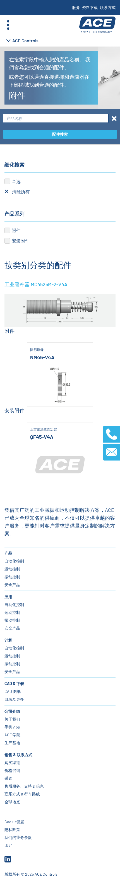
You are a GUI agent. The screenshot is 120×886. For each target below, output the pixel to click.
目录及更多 (14, 699)
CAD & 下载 (14, 683)
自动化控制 (14, 561)
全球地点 (12, 801)
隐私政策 (12, 829)
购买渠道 (12, 762)
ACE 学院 (12, 734)
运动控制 (12, 568)
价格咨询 (12, 770)
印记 (8, 845)
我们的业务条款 (18, 837)
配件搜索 (60, 134)
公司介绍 (12, 711)
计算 (8, 640)
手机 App (12, 727)
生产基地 (12, 742)
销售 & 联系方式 (18, 754)
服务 (76, 7)
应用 (8, 596)
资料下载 (90, 7)
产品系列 (14, 213)
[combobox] (56, 118)
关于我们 (12, 719)
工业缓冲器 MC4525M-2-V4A (35, 284)
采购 (8, 778)
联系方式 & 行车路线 (22, 794)
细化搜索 (14, 164)
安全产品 (12, 584)
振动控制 (12, 576)
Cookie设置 (14, 821)
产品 (8, 553)
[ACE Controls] (97, 25)
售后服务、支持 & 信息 (24, 786)
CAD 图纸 (12, 691)
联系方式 (108, 7)
